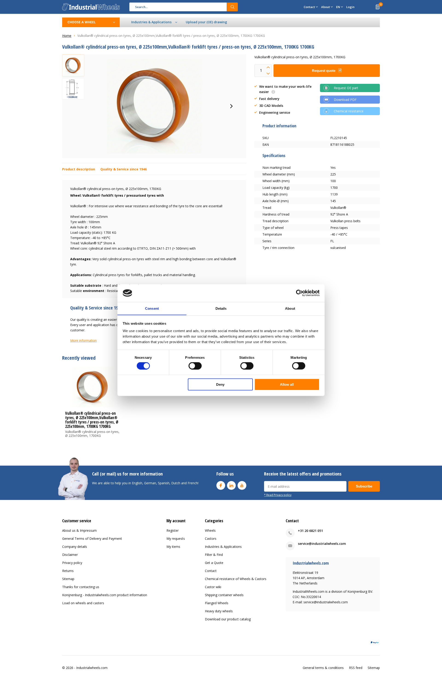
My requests (175, 538)
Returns (68, 571)
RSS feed (355, 667)
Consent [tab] (152, 308)
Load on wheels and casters (83, 603)
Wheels (210, 530)
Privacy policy (72, 562)
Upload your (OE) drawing (206, 22)
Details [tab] (221, 308)
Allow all (287, 384)
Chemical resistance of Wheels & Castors (235, 579)
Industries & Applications (223, 546)
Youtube (242, 485)
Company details (74, 546)
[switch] (195, 366)
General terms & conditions (323, 667)
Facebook (220, 485)
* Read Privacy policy (277, 495)
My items (173, 546)
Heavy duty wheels (219, 611)
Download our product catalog (228, 619)
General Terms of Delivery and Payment (92, 538)
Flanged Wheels (216, 603)
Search (232, 7)
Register (172, 530)
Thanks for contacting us (80, 587)
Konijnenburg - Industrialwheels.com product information (104, 595)
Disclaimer (70, 554)
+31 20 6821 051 (310, 531)
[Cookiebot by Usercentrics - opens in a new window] (299, 292)
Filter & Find (214, 554)
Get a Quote (214, 562)
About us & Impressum (79, 530)
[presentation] (231, 106)
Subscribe (364, 486)
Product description (78, 169)
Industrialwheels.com (92, 667)
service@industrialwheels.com (322, 544)
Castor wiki (213, 587)
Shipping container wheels (224, 595)
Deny (220, 384)
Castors (210, 538)
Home (66, 35)
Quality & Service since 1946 (123, 169)
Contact (211, 571)
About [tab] (290, 308)
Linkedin (231, 485)
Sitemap (68, 579)
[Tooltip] (273, 92)
